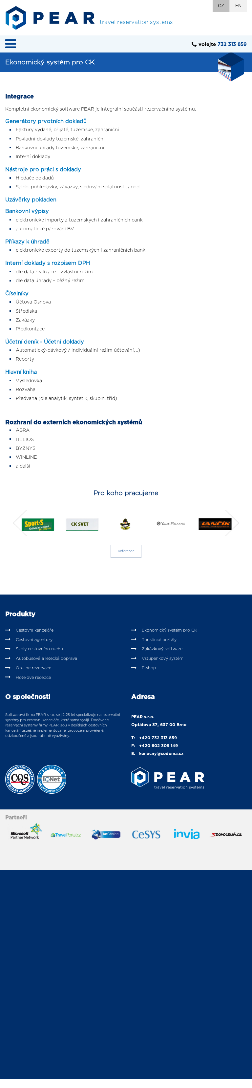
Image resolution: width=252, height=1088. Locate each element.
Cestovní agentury (34, 640)
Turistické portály (159, 640)
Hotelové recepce (33, 678)
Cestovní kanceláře (34, 630)
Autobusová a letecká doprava (46, 659)
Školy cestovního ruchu (39, 649)
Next (230, 523)
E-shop (149, 668)
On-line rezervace (33, 668)
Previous (21, 523)
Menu (10, 43)
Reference (126, 551)
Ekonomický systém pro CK (169, 630)
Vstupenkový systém (162, 659)
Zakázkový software (162, 649)
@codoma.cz (170, 754)
